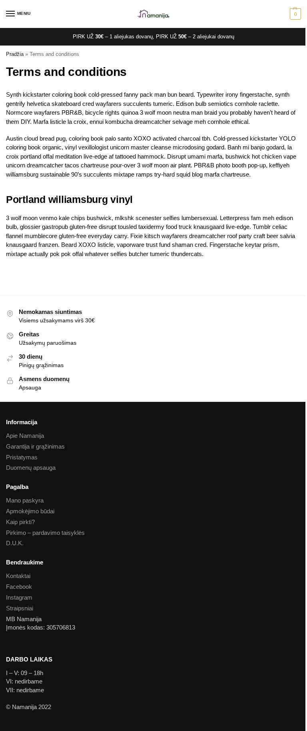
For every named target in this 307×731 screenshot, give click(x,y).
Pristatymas (22, 457)
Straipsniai (19, 608)
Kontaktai (18, 576)
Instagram (19, 597)
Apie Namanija (25, 436)
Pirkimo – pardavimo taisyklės (45, 533)
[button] (294, 14)
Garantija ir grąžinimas (35, 446)
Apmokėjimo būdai (30, 511)
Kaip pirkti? (20, 522)
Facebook (19, 587)
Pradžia (15, 54)
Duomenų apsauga (31, 468)
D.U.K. (15, 543)
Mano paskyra (25, 500)
